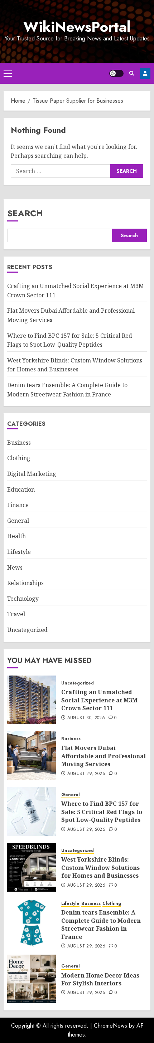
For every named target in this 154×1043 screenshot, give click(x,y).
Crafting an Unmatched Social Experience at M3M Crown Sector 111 (99, 700)
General (18, 521)
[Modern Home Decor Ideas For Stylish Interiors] (31, 979)
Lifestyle (19, 552)
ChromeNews (110, 1026)
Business (19, 443)
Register (145, 73)
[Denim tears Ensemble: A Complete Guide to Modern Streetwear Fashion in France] (31, 923)
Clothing (18, 458)
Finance (18, 505)
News (15, 567)
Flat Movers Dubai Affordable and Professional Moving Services (103, 756)
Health (16, 536)
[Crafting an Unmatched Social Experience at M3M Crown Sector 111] (31, 700)
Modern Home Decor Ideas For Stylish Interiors (100, 979)
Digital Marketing (31, 474)
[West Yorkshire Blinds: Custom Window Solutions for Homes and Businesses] (31, 867)
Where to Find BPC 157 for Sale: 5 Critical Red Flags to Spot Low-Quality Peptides (101, 812)
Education (21, 489)
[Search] (131, 73)
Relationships (25, 583)
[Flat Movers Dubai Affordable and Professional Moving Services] (31, 755)
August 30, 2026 (86, 718)
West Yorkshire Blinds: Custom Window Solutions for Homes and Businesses (74, 365)
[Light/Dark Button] (116, 73)
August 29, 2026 (86, 774)
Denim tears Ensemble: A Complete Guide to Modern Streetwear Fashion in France (101, 924)
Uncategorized (27, 630)
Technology (23, 599)
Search (25, 213)
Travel (16, 614)
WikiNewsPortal (77, 26)
